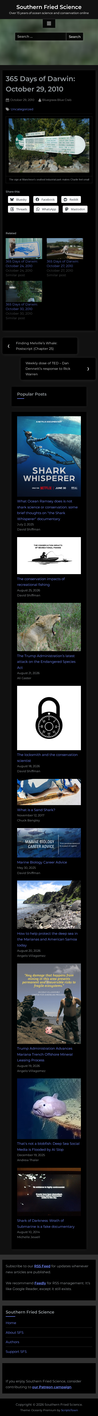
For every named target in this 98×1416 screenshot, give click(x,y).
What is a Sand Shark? (36, 810)
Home (11, 1323)
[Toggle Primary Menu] (49, 23)
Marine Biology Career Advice (42, 862)
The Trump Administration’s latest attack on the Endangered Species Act (46, 662)
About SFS (14, 1332)
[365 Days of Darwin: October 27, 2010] (65, 248)
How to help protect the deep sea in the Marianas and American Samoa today (47, 939)
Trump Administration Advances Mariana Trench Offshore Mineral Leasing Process (45, 1054)
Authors (12, 1342)
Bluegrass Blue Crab (57, 100)
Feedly (40, 1283)
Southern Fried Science (49, 7)
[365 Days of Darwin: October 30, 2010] (24, 291)
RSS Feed (42, 1266)
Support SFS (16, 1351)
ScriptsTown (69, 1410)
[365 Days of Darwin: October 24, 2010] (24, 248)
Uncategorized (22, 109)
